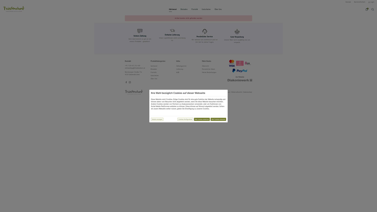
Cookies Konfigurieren (185, 119)
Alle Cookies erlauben (218, 119)
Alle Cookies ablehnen (202, 119)
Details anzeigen (157, 119)
